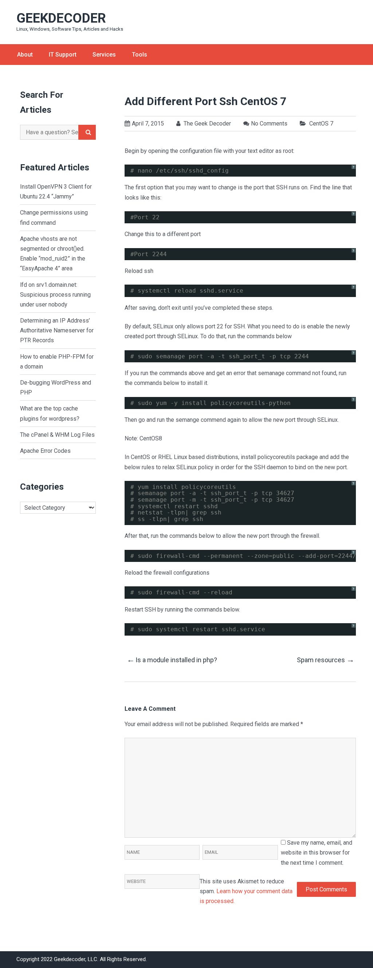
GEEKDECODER (61, 18)
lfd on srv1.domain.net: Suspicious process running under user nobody (55, 294)
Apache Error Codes (45, 450)
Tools (139, 54)
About (25, 54)
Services (104, 54)
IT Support (62, 54)
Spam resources (325, 659)
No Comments (269, 123)
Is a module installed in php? (172, 659)
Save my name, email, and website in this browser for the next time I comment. (316, 852)
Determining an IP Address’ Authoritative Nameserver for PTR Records (57, 330)
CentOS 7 (321, 123)
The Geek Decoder (206, 123)
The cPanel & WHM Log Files (57, 434)
